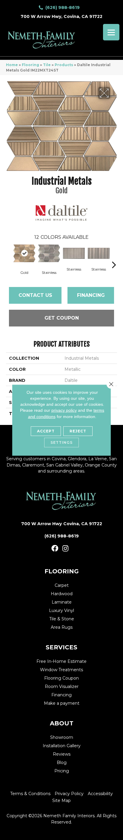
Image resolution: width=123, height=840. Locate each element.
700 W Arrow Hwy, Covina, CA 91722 (61, 16)
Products (64, 65)
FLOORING (61, 571)
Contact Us (35, 295)
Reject (78, 431)
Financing (91, 295)
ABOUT (61, 723)
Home (12, 65)
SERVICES (61, 647)
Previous (8, 256)
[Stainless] (49, 253)
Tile (47, 65)
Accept (46, 431)
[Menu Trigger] (111, 32)
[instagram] (65, 548)
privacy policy (64, 410)
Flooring (30, 65)
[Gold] (24, 253)
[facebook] (54, 548)
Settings (61, 442)
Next (114, 256)
